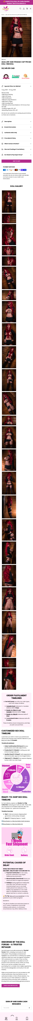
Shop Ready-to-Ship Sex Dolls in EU (13, 824)
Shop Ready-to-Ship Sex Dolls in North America (16, 821)
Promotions (6, 10)
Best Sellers (6, 21)
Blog (4, 60)
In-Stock (5, 16)
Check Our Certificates (11, 985)
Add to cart (16, 161)
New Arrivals (7, 32)
